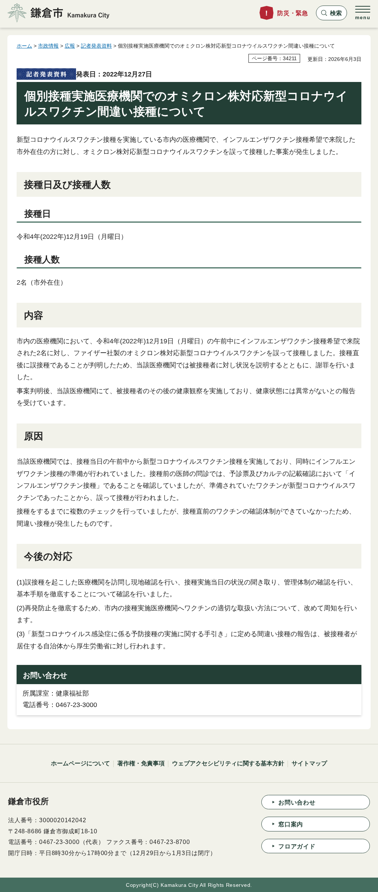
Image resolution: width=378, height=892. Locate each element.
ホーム (24, 46)
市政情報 (48, 46)
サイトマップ (309, 763)
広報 (70, 46)
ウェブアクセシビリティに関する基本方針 (228, 763)
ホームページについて (80, 763)
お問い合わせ (297, 802)
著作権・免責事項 (141, 763)
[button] (331, 13)
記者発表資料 (96, 46)
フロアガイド (297, 846)
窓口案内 (290, 824)
